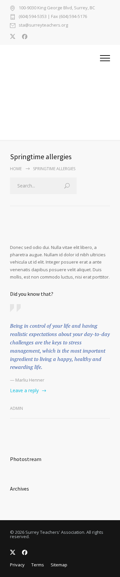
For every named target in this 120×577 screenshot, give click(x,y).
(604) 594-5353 (33, 16)
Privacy (17, 565)
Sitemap (59, 565)
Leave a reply (24, 390)
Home (16, 169)
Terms (37, 565)
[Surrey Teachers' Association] (55, 92)
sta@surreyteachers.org (43, 25)
